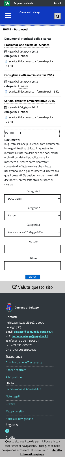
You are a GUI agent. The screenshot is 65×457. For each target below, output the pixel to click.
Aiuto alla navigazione (19, 418)
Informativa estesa (32, 454)
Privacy (10, 404)
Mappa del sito (14, 411)
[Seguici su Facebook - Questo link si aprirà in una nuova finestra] (7, 431)
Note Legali (13, 396)
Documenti (21, 29)
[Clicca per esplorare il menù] (7, 15)
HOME (7, 29)
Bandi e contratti (16, 370)
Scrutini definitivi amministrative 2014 (29, 100)
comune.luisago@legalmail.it (30, 336)
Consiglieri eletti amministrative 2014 (29, 75)
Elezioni (23, 56)
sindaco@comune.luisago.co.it (33, 331)
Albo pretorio (14, 377)
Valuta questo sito (35, 287)
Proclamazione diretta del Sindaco (26, 44)
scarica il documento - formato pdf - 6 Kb (34, 91)
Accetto (57, 450)
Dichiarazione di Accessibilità (23, 389)
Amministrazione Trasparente (24, 362)
